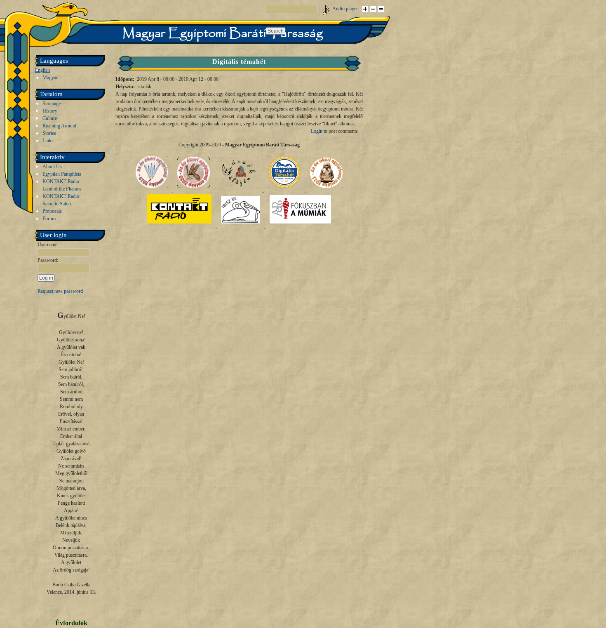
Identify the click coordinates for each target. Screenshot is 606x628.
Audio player (345, 9)
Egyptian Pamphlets (61, 174)
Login (316, 131)
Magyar (50, 77)
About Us (52, 166)
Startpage (51, 103)
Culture (49, 118)
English (42, 70)
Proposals (52, 211)
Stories (49, 133)
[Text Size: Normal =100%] (381, 9)
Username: (50, 244)
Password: (50, 260)
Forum (49, 218)
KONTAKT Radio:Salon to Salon (61, 200)
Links (48, 140)
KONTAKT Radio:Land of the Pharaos (62, 185)
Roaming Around (59, 126)
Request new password (60, 291)
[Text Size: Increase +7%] (365, 9)
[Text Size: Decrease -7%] (373, 9)
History (49, 111)
